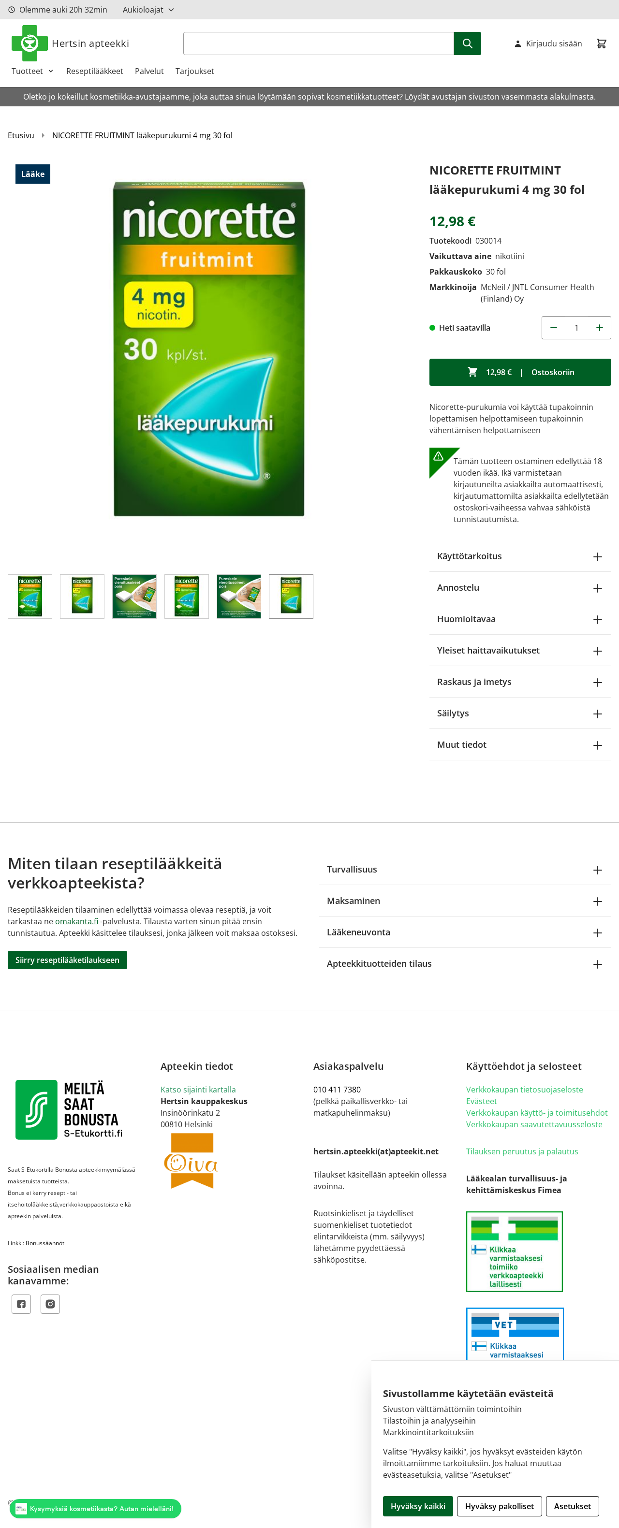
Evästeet (481, 1101)
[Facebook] (21, 1304)
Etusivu (21, 135)
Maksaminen (353, 900)
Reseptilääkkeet (94, 71)
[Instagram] (50, 1304)
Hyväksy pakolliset (499, 1506)
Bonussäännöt (45, 1243)
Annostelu (458, 587)
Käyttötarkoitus (469, 556)
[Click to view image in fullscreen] (209, 361)
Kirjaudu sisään (554, 43)
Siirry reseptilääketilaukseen (67, 960)
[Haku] (467, 43)
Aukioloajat (143, 9)
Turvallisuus (352, 869)
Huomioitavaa (466, 619)
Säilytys (453, 713)
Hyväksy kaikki (418, 1506)
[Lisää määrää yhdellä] (599, 327)
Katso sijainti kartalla (198, 1089)
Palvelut (149, 71)
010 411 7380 (337, 1089)
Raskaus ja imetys (474, 681)
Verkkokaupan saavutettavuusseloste (534, 1124)
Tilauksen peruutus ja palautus (522, 1151)
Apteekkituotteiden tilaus (379, 963)
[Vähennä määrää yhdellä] (553, 327)
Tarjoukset (195, 71)
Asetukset (572, 1506)
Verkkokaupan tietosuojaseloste (524, 1089)
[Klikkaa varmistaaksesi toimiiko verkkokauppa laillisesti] (538, 1251)
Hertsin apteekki (90, 43)
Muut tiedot (461, 744)
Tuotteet (27, 71)
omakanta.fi (76, 921)
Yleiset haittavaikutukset (488, 650)
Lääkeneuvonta (358, 932)
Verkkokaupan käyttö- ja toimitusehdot (537, 1112)
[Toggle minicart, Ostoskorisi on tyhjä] (601, 43)
